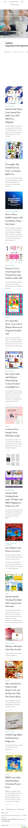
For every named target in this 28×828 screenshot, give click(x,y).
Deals (22, 1)
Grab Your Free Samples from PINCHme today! (12, 432)
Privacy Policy (20, 809)
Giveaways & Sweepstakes (11, 211)
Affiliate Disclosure (10, 809)
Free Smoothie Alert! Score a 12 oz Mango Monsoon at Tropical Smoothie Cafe (13, 327)
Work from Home (14, 4)
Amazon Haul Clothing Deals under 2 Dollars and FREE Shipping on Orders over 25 (14, 499)
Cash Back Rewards (13, 1)
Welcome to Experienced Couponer (14, 15)
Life (6, 161)
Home (5, 1)
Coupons (7, 593)
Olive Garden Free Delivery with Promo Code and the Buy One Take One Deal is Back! (13, 690)
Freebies (7, 317)
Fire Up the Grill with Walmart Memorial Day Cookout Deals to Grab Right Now (12, 380)
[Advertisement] (14, 71)
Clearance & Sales (9, 106)
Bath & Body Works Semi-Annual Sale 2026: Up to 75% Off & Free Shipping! (13, 116)
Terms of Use (4, 813)
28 (13, 464)
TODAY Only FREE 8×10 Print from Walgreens (13, 738)
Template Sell (6, 821)
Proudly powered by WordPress (9, 819)
